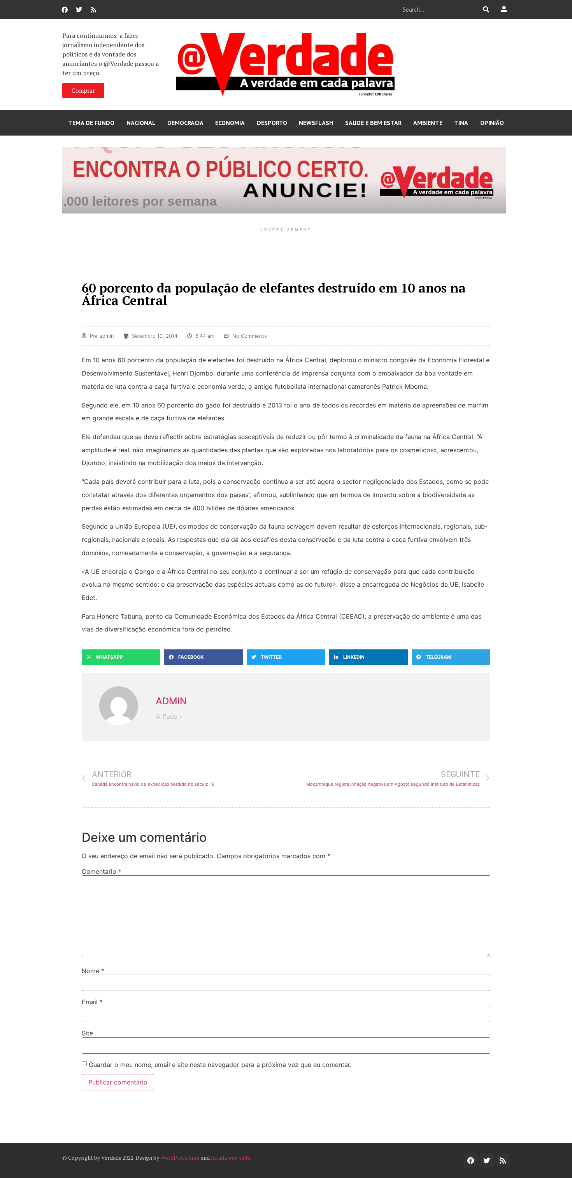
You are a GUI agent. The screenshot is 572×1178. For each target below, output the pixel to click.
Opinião (492, 123)
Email (92, 1002)
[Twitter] (79, 10)
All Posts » (169, 716)
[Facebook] (64, 10)
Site (87, 1033)
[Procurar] (486, 9)
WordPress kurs (180, 1157)
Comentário (101, 871)
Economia (230, 123)
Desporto (272, 123)
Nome (93, 971)
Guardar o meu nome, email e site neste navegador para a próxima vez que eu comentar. (220, 1065)
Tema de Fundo (91, 123)
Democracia (185, 123)
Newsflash (316, 123)
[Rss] (93, 10)
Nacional (141, 123)
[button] (121, 657)
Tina (461, 123)
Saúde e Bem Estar (373, 123)
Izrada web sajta (231, 1157)
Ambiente (427, 123)
